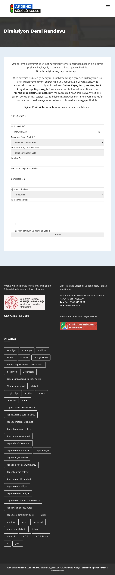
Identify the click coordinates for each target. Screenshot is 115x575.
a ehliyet (42, 350)
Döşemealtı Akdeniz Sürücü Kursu (24, 378)
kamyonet (11, 400)
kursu (43, 514)
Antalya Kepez (41, 357)
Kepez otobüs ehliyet (17, 486)
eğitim (28, 393)
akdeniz (10, 357)
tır (8, 543)
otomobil (11, 536)
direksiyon (12, 371)
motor (24, 522)
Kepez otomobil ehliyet (18, 493)
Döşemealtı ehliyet (16, 386)
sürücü (24, 536)
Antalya (24, 357)
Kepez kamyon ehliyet (17, 471)
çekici (17, 543)
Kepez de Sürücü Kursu (18, 443)
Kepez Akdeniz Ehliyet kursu (21, 407)
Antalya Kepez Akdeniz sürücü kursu (25, 364)
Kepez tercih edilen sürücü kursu (23, 500)
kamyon (41, 393)
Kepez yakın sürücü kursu (19, 507)
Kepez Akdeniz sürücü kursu (21, 414)
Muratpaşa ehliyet (16, 529)
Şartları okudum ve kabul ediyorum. (33, 230)
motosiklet (38, 522)
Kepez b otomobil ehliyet (19, 429)
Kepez (25, 400)
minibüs (11, 522)
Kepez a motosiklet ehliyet (20, 421)
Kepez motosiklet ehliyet (19, 479)
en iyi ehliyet (13, 393)
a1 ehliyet (11, 350)
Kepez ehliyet (42, 450)
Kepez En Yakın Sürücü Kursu (21, 464)
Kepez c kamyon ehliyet (18, 436)
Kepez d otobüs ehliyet (18, 450)
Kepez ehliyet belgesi (17, 457)
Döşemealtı (28, 371)
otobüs (34, 529)
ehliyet (34, 386)
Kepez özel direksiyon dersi (20, 514)
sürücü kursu (41, 536)
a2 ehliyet (27, 350)
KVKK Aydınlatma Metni (16, 315)
